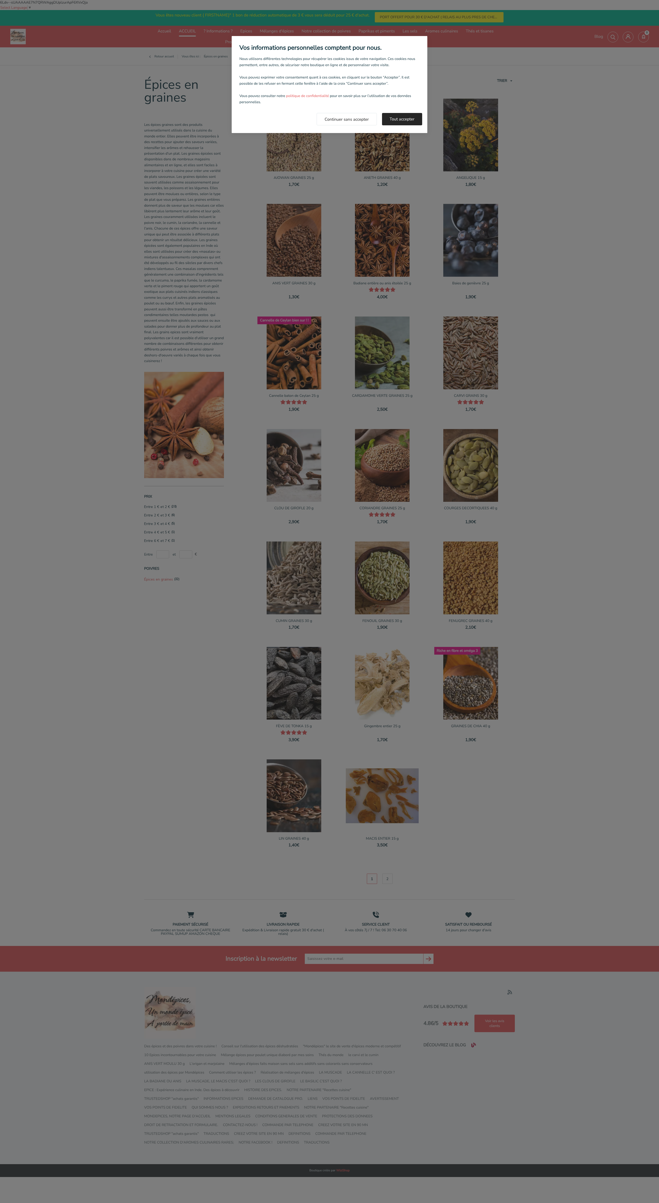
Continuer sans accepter (347, 119)
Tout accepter (402, 119)
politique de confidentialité (307, 95)
